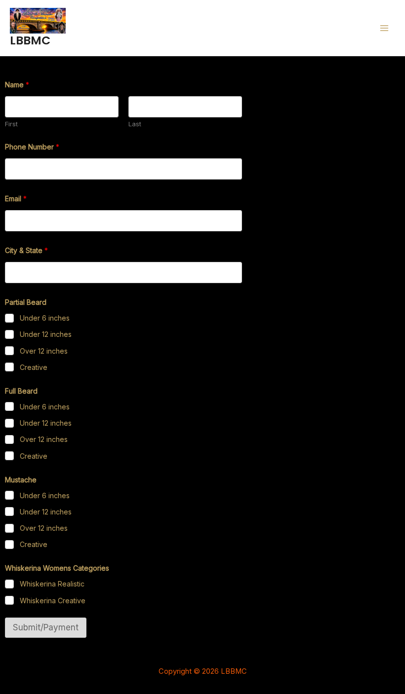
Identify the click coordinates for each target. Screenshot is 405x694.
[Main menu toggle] (384, 28)
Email (16, 198)
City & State (26, 250)
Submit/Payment (46, 627)
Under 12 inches (46, 334)
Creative (33, 367)
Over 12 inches (44, 351)
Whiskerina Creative (52, 600)
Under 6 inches (45, 318)
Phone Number (32, 147)
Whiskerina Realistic (52, 584)
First (11, 124)
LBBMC (30, 40)
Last (134, 124)
